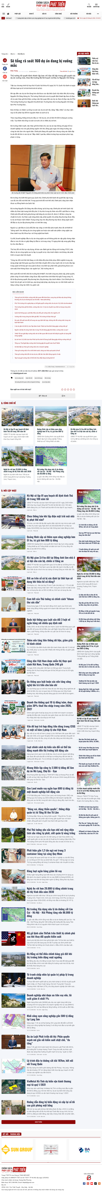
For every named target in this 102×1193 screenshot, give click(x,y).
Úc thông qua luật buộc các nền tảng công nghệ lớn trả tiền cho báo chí (49, 683)
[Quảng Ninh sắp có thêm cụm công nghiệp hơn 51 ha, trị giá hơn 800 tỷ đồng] (51, 416)
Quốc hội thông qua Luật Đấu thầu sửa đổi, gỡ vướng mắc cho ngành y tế (37, 313)
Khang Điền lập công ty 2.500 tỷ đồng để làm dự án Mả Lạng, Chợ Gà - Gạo (50, 769)
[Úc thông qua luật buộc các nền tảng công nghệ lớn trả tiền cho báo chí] (13, 687)
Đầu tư (4, 424)
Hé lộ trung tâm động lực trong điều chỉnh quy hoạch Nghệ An (89, 748)
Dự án (38, 1030)
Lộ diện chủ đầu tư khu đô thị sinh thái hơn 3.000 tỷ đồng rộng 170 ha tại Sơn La (89, 596)
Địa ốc (35, 782)
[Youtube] (92, 1183)
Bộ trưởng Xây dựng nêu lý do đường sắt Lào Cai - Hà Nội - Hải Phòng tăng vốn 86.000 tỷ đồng (50, 471)
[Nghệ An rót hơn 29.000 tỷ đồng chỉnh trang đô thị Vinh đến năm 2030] (17, 456)
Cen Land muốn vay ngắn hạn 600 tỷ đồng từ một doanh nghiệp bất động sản (50, 790)
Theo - (59, 366)
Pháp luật (35, 530)
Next (99, 1150)
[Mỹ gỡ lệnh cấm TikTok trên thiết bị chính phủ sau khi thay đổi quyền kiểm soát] (13, 938)
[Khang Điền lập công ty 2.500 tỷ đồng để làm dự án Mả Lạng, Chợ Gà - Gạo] (13, 773)
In (64, 396)
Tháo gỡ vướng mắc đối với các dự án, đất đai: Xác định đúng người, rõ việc (37, 354)
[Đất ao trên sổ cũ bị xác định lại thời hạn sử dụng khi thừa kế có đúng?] (13, 583)
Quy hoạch (83, 704)
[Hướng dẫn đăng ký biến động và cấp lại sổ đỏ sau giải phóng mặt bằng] (13, 1107)
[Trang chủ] (8, 13)
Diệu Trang (14, 71)
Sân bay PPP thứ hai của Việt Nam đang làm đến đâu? (89, 534)
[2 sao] (65, 389)
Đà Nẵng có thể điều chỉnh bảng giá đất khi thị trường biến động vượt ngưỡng (49, 955)
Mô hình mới (84, 773)
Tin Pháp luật (40, 865)
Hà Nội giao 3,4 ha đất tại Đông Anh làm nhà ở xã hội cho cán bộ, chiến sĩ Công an (68, 18)
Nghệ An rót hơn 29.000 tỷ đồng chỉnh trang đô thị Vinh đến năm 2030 (17, 470)
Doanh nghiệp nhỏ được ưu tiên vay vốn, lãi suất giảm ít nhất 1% (49, 996)
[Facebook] (84, 1183)
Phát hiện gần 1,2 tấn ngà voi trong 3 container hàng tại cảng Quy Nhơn (46, 852)
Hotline (8, 6)
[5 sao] (74, 389)
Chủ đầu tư (39, 903)
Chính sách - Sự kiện (39, 720)
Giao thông (39, 927)
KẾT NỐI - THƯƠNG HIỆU (11, 1134)
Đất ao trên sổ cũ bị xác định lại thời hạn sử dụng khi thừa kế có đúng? (50, 579)
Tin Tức (38, 947)
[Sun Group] (17, 1149)
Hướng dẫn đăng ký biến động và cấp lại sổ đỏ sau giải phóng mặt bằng (51, 1103)
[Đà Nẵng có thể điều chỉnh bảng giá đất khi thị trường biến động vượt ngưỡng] (13, 959)
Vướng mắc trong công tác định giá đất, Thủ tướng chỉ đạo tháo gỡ (35, 316)
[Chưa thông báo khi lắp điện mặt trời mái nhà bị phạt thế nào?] (13, 521)
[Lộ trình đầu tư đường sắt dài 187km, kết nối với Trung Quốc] (13, 1066)
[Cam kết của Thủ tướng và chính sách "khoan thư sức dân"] (13, 604)
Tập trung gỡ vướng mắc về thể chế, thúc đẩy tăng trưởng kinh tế (34, 358)
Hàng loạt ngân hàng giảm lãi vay (44, 871)
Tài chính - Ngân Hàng (42, 882)
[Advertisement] (51, 37)
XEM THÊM (38, 1122)
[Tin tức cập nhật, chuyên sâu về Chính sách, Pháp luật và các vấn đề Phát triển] (51, 5)
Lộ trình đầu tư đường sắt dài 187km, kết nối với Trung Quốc (50, 1062)
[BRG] (51, 1149)
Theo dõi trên (63, 71)
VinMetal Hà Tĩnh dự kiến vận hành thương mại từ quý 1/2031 (49, 1082)
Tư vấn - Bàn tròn (38, 741)
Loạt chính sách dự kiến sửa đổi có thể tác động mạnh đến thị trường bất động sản (49, 748)
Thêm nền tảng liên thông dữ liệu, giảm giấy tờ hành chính (50, 641)
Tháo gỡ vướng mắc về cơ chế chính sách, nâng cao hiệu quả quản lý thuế (37, 350)
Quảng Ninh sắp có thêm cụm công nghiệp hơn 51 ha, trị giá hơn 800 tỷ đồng (50, 431)
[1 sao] (62, 389)
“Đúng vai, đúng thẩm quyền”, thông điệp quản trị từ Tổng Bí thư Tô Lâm (48, 810)
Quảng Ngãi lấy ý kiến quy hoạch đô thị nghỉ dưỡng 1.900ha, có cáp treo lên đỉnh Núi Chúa (90, 690)
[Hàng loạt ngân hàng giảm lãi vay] (13, 876)
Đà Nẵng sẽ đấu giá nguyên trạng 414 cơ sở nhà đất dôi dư (89, 612)
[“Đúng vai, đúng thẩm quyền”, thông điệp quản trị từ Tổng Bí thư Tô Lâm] (13, 814)
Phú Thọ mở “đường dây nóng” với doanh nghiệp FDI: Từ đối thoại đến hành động (90, 824)
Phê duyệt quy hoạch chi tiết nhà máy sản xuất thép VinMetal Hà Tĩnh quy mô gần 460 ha (89, 765)
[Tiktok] (95, 1183)
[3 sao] (68, 389)
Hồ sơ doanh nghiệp (39, 803)
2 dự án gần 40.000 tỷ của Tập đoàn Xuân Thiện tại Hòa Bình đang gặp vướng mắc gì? (41, 326)
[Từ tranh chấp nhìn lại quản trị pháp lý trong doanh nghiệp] (13, 980)
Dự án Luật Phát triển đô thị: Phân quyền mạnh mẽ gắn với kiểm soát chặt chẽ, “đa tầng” (48, 1040)
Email (2, 6)
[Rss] (99, 1183)
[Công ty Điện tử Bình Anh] (85, 1149)
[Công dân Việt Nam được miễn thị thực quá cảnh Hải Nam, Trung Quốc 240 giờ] (13, 666)
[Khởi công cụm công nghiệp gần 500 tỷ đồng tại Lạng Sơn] (13, 1021)
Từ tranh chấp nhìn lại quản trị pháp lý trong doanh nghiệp (50, 976)
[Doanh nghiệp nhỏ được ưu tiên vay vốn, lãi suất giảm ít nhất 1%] (13, 1000)
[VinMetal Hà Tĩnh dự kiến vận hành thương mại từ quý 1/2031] (13, 1086)
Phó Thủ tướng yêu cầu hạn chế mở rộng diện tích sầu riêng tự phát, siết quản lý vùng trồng (51, 831)
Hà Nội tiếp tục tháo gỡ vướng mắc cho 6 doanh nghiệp (32, 347)
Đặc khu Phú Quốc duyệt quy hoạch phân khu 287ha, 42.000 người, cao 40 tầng (89, 740)
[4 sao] (71, 389)
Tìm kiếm (89, 6)
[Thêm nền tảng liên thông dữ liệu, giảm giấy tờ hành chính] (13, 645)
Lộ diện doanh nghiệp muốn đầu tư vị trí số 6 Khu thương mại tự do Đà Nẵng (88, 790)
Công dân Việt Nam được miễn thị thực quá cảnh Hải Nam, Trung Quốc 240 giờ (49, 662)
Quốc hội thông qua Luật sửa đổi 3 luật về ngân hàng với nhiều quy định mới (48, 621)
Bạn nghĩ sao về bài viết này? (20, 389)
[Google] (88, 1183)
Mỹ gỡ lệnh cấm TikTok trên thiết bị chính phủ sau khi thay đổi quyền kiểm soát (51, 934)
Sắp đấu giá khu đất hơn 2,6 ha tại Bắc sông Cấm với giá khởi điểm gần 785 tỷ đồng (89, 604)
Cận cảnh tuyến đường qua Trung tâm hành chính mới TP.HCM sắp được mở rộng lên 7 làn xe (89, 542)
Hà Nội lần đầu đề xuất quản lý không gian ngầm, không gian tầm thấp (90, 816)
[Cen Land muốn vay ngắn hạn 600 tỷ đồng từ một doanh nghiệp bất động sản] (13, 794)
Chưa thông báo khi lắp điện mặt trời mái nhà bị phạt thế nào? (50, 517)
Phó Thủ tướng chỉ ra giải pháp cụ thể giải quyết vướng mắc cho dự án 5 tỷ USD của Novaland (43, 303)
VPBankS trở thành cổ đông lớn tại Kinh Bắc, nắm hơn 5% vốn (89, 832)
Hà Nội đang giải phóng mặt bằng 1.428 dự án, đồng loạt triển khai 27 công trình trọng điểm (89, 620)
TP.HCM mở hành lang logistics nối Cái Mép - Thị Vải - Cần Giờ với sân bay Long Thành (89, 808)
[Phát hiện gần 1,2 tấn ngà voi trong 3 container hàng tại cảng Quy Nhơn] (13, 856)
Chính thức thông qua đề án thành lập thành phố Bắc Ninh (90, 757)
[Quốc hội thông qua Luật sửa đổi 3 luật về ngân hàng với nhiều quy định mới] (13, 625)
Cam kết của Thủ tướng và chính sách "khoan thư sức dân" (50, 600)
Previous (2, 1150)
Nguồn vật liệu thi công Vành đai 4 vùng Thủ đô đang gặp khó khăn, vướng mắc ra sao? (41, 330)
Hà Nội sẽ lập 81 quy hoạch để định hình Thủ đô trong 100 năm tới (16, 430)
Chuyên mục (96, 6)
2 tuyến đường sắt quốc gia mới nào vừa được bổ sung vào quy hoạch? (89, 550)
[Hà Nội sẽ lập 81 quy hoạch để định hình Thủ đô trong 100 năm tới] (17, 416)
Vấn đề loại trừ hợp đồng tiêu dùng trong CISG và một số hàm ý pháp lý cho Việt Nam (51, 728)
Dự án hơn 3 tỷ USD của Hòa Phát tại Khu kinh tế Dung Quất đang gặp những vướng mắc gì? (43, 339)
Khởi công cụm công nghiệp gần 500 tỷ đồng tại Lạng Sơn (50, 1017)
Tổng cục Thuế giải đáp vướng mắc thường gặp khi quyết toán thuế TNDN (37, 343)
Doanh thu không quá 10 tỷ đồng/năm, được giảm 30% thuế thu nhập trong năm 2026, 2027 (49, 705)
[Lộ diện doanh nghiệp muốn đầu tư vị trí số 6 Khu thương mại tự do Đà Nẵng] (89, 778)
